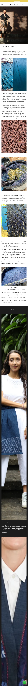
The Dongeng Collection (7, 522)
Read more (4, 532)
